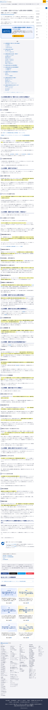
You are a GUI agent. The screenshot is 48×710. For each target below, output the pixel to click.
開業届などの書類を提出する (9, 63)
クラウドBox (4, 673)
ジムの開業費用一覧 (8, 69)
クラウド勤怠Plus (4, 682)
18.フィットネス (22, 132)
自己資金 (6, 73)
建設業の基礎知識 (31, 663)
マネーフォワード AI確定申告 (4, 655)
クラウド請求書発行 (5, 659)
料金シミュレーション (22, 660)
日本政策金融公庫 (5, 559)
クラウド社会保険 (3, 688)
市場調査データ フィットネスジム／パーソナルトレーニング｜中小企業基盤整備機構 (15, 135)
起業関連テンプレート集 (32, 675)
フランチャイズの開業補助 (9, 75)
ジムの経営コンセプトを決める (9, 55)
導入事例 (21, 648)
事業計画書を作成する (8, 56)
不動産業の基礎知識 (31, 665)
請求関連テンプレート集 (32, 669)
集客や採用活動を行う (8, 61)
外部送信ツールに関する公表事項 (14, 702)
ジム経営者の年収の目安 (8, 47)
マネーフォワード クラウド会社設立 (11, 544)
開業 (37, 34)
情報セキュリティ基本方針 (22, 700)
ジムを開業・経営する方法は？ (9, 49)
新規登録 (44, 1)
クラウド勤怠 (4, 680)
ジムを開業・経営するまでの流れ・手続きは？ (11, 53)
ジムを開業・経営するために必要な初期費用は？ (11, 67)
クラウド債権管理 (4, 662)
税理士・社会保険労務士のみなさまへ (24, 667)
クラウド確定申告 (5, 653)
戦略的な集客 (7, 90)
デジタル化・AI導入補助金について (14, 664)
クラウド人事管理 (3, 678)
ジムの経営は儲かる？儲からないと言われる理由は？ (12, 43)
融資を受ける (7, 74)
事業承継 (37, 16)
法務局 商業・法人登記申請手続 (7, 555)
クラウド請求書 (5, 657)
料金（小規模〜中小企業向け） (24, 657)
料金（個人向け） (22, 655)
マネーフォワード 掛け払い (4, 675)
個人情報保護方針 (13, 700)
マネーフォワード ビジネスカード (14, 657)
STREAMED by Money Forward (14, 676)
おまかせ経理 (12, 647)
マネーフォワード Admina (13, 658)
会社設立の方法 (38, 22)
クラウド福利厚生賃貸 (3, 691)
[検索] (46, 8)
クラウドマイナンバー (3, 689)
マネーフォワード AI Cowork (14, 684)
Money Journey (40, 654)
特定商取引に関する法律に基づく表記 (36, 700)
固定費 (17, 154)
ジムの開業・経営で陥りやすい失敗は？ (10, 77)
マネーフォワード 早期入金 (13, 674)
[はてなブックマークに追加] (22, 573)
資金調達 (9, 345)
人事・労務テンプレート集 (32, 673)
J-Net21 (4, 558)
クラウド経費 (2, 664)
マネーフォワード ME (41, 651)
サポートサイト (22, 647)
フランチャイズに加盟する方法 (9, 51)
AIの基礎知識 (30, 666)
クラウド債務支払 (3, 666)
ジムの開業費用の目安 (8, 68)
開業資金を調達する (8, 57)
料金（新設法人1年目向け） (23, 656)
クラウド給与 (2, 684)
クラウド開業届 (12, 656)
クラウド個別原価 (3, 669)
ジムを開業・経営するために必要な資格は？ (11, 65)
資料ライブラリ (40, 647)
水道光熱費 (12, 154)
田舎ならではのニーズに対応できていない (11, 83)
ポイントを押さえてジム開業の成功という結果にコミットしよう (13, 92)
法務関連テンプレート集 (32, 674)
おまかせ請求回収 (12, 648)
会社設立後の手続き (39, 25)
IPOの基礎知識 (31, 658)
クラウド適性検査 (3, 695)
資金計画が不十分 (7, 80)
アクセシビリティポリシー (35, 702)
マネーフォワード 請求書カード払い (14, 672)
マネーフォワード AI (14, 686)
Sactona (14, 680)
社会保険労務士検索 (22, 652)
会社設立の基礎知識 (31, 657)
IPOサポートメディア (22, 663)
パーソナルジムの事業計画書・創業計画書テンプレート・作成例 (12, 246)
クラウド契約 (12, 652)
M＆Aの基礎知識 (31, 664)
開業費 (23, 311)
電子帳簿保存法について (13, 662)
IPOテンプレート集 (31, 676)
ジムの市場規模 (7, 44)
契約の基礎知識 (31, 656)
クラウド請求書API (22, 670)
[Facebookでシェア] (5, 573)
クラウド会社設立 (12, 655)
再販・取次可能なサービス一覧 (14, 668)
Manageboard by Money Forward (14, 678)
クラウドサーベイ (3, 693)
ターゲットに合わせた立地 (9, 87)
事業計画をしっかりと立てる (9, 86)
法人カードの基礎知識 (32, 659)
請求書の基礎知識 (31, 655)
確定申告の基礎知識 (31, 652)
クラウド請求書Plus (3, 660)
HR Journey (40, 655)
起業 (37, 28)
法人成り (37, 37)
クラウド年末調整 (3, 686)
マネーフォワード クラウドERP (14, 659)
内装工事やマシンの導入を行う (9, 60)
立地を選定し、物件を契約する (9, 59)
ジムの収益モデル (7, 45)
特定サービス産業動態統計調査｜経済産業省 (10, 132)
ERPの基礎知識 (31, 650)
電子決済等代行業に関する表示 (25, 702)
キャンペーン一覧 (41, 648)
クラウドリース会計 (4, 651)
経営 (37, 31)
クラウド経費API (22, 671)
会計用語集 (30, 649)
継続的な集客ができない (8, 81)
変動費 (29, 154)
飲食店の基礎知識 (31, 662)
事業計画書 (37, 13)
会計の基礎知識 (31, 651)
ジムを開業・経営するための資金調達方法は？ (11, 71)
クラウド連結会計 (3, 671)
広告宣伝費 (24, 154)
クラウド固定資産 (3, 668)
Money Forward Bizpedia (33, 648)
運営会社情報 (8, 700)
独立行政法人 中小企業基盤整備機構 (8, 556)
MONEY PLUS (41, 653)
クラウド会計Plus (3, 649)
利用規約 (28, 700)
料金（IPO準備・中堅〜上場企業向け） (24, 659)
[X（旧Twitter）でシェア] (13, 573)
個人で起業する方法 (8, 50)
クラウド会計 (2, 648)
